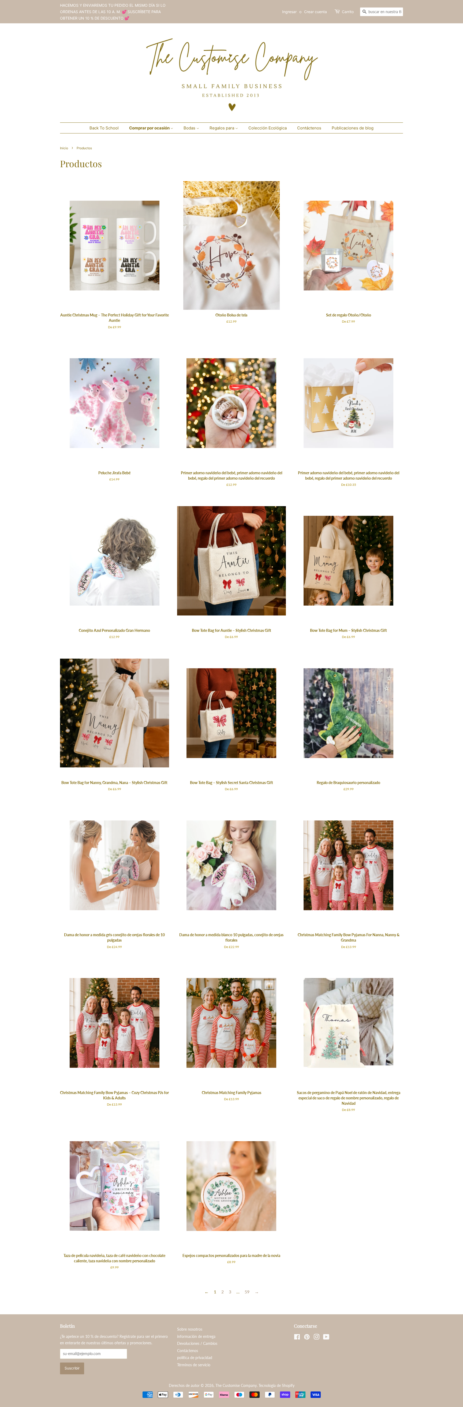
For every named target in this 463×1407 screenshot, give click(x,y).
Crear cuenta (315, 11)
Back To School (104, 127)
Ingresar (289, 11)
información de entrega (196, 1336)
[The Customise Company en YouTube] (326, 1338)
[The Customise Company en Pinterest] (307, 1338)
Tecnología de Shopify (276, 1385)
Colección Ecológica (267, 127)
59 (247, 1291)
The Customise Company (236, 1385)
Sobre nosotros (189, 1329)
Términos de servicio (193, 1365)
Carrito (348, 11)
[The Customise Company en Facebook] (297, 1338)
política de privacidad (194, 1358)
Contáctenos (309, 127)
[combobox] (381, 12)
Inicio (64, 148)
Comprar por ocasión (149, 127)
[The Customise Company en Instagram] (316, 1338)
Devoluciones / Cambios (197, 1343)
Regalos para (222, 127)
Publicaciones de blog (353, 127)
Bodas (190, 127)
